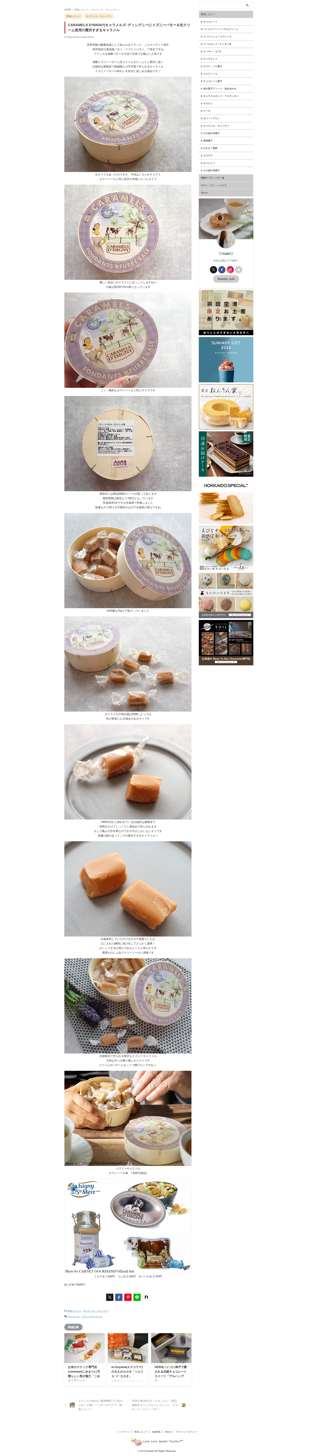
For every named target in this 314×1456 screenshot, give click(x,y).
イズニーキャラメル (91, 1316)
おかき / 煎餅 (210, 148)
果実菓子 (208, 140)
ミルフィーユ (210, 73)
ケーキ (206, 111)
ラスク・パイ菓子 (212, 66)
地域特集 (156, 1431)
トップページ (123, 1431)
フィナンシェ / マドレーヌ (217, 36)
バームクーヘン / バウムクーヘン (221, 29)
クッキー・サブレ (212, 51)
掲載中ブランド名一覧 (212, 177)
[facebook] (118, 1297)
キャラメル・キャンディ (96, 1311)
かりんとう (209, 163)
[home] (238, 269)
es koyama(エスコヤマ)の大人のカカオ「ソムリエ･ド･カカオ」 (127, 1371)
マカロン (208, 103)
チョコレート (210, 21)
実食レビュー (74, 1311)
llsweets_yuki (226, 278)
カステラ (208, 155)
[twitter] (109, 1297)
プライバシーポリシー (186, 1431)
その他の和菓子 (211, 170)
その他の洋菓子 (211, 133)
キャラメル (74, 1316)
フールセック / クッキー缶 (217, 44)
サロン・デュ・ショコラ (214, 185)
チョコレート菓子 (212, 81)
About (204, 192)
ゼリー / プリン (211, 118)
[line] (137, 1297)
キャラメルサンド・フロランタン (221, 96)
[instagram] (230, 269)
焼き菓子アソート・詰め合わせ (219, 88)
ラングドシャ (210, 58)
